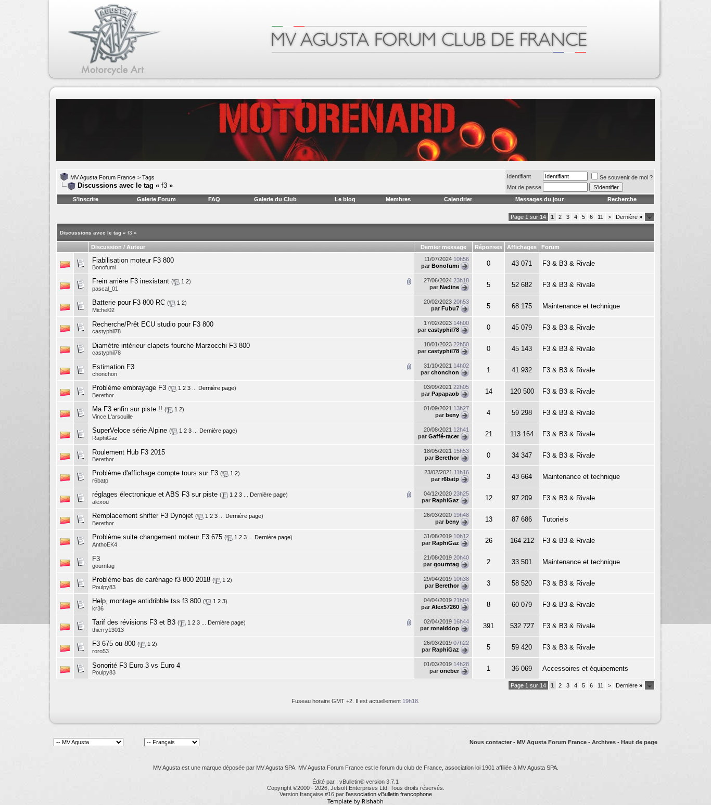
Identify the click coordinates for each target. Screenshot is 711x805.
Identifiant (519, 176)
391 (488, 626)
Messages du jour (539, 199)
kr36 (98, 608)
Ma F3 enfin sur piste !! (127, 409)
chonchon (104, 374)
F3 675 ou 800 (113, 643)
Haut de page (639, 742)
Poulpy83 (104, 587)
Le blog (345, 199)
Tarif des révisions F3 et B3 (133, 622)
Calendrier (458, 199)
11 (600, 217)
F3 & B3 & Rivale (568, 263)
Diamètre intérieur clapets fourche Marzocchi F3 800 (171, 345)
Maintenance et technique (581, 306)
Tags (148, 177)
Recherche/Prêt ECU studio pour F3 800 (152, 324)
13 (488, 519)
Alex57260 (445, 607)
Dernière (629, 217)
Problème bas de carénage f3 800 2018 (151, 579)
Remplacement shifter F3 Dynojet (142, 516)
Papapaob (445, 394)
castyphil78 (106, 331)
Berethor (103, 395)
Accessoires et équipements (585, 668)
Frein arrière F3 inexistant (130, 281)
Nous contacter (490, 742)
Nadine (449, 287)
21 (488, 434)
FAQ (214, 199)
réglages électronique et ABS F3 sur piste (155, 494)
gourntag (103, 566)
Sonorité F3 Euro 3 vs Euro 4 (136, 665)
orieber (449, 671)
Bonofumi (104, 267)
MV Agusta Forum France (102, 177)
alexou (100, 502)
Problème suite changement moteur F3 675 (157, 537)
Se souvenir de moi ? (626, 177)
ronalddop (444, 628)
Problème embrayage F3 (129, 388)
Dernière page (216, 388)
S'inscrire (85, 199)
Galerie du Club (275, 199)
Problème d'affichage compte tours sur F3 (155, 473)
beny (452, 415)
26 (488, 540)
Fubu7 (450, 308)
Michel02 (103, 310)
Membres (398, 199)
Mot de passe (524, 187)
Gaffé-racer (443, 436)
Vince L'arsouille (112, 416)
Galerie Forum (156, 199)
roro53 (100, 651)
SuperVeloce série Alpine (129, 430)
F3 (96, 559)
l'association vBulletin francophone (389, 794)
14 (488, 391)
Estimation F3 (113, 367)
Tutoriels (555, 519)
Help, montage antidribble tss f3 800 (146, 601)
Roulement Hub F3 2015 (128, 452)
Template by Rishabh (355, 801)
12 (488, 498)
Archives (604, 742)
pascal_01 (105, 288)
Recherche (622, 199)
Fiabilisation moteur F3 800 (133, 260)
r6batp (100, 480)
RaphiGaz (105, 438)
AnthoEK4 (104, 544)
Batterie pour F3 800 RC (128, 302)
